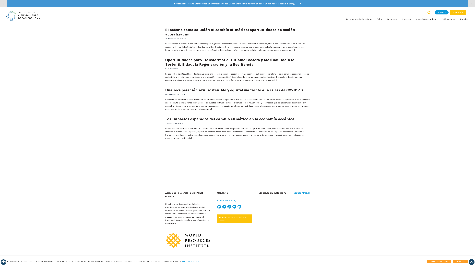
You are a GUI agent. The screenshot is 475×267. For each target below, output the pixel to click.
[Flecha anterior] (3, 3)
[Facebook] (224, 207)
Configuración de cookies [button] (439, 261)
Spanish (441, 12)
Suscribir (458, 12)
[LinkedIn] (239, 207)
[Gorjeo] (219, 207)
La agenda (392, 19)
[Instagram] (229, 207)
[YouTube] (234, 207)
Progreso (406, 19)
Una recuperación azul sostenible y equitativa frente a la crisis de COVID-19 (234, 90)
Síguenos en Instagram (284, 192)
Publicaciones (448, 19)
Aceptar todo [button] (460, 261)
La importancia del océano (359, 19)
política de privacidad (190, 261)
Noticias (464, 19)
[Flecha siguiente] (471, 3)
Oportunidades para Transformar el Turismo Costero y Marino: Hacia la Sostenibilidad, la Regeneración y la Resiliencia (230, 62)
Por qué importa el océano (232, 217)
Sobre (379, 19)
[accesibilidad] (3, 262)
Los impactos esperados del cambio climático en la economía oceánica (230, 119)
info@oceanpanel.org (226, 200)
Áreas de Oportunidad (426, 19)
